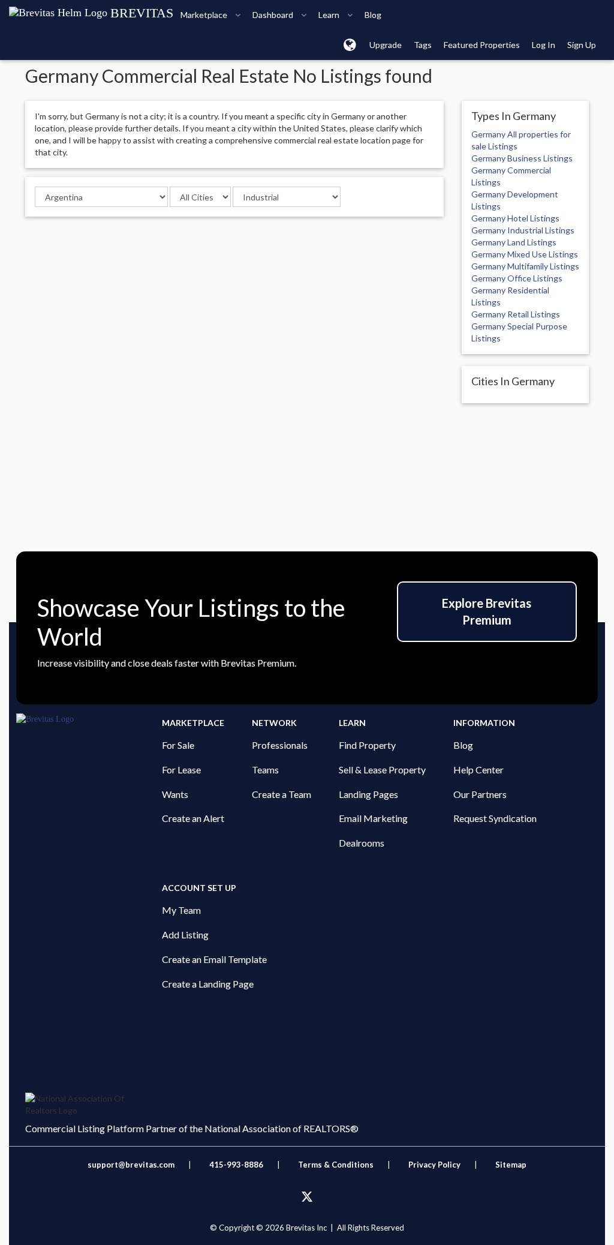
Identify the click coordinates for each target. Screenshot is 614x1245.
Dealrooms (361, 842)
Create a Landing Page (208, 983)
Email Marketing (373, 818)
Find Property (367, 745)
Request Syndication (495, 818)
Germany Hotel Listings (515, 218)
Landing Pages (368, 794)
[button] (349, 44)
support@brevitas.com (131, 1164)
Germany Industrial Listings (522, 230)
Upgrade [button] (385, 45)
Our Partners (480, 794)
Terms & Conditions (336, 1164)
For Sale (178, 745)
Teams (265, 769)
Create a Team (281, 794)
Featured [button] (482, 45)
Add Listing (185, 934)
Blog (463, 745)
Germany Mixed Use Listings (524, 254)
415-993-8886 (236, 1164)
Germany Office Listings (516, 278)
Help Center (478, 769)
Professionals (280, 745)
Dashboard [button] (273, 15)
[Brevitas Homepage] (89, 719)
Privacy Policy (434, 1164)
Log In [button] (543, 45)
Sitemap (510, 1164)
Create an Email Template (214, 959)
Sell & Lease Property (382, 769)
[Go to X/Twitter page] (307, 1197)
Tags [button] (423, 45)
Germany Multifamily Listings (525, 266)
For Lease (181, 769)
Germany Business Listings (522, 158)
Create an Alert (193, 818)
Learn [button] (329, 15)
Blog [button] (373, 15)
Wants (175, 794)
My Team (181, 910)
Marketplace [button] (204, 15)
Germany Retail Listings (515, 314)
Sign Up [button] (581, 45)
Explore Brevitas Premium (486, 612)
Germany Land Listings (513, 242)
